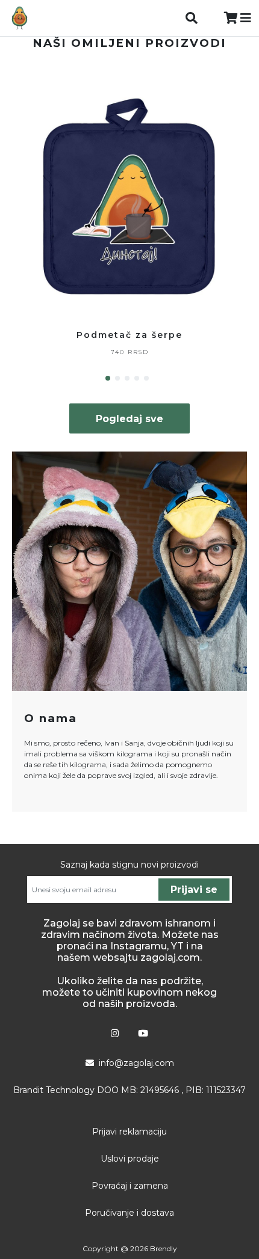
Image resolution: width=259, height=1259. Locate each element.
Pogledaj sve (129, 418)
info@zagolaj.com (136, 1063)
